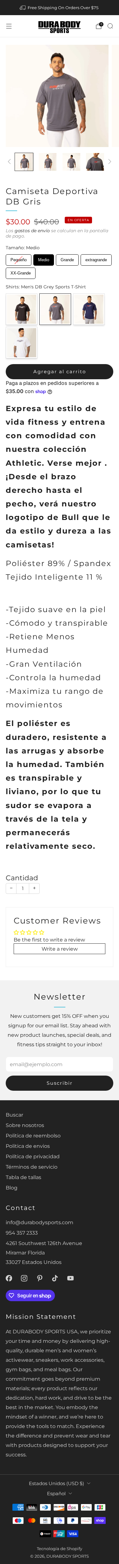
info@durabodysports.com (39, 1222)
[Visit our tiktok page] (55, 1278)
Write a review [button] (60, 949)
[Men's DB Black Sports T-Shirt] (21, 309)
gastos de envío (32, 230)
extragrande (96, 258)
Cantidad (22, 878)
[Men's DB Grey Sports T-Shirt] (55, 309)
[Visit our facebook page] (9, 1278)
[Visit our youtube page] (70, 1278)
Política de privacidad (33, 1156)
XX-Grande (21, 271)
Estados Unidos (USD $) (56, 1483)
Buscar (14, 1115)
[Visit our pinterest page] (40, 1278)
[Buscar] (110, 26)
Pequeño (19, 258)
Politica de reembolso (33, 1135)
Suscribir (60, 1083)
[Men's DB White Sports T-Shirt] (21, 342)
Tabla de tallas (23, 1177)
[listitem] (60, 7)
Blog (11, 1187)
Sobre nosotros (25, 1125)
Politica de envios (28, 1146)
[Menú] (9, 26)
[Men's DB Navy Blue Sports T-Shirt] (89, 309)
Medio (43, 258)
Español (56, 1493)
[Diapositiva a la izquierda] (10, 162)
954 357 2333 (22, 1233)
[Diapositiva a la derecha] (108, 162)
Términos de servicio (31, 1167)
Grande (67, 258)
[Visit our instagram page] (24, 1278)
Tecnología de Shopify (59, 1548)
